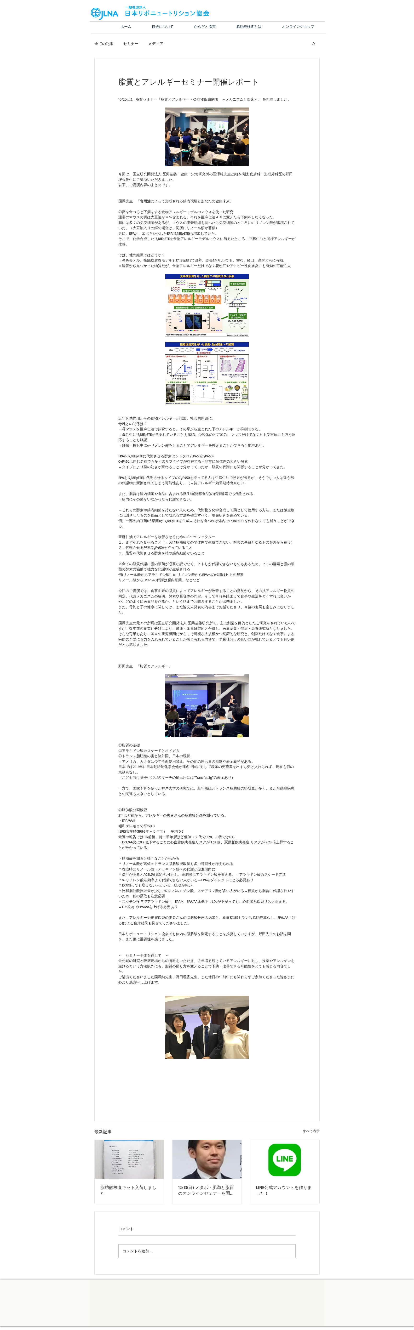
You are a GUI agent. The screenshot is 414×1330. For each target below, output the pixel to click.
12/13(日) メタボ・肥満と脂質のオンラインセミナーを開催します (206, 1190)
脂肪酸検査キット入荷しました (128, 1190)
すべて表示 (311, 1131)
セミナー (130, 43)
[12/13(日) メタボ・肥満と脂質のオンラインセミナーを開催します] (207, 1159)
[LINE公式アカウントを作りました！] (284, 1159)
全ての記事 (104, 43)
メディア (155, 43)
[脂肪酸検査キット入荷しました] (129, 1159)
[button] (313, 43)
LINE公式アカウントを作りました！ (284, 1190)
